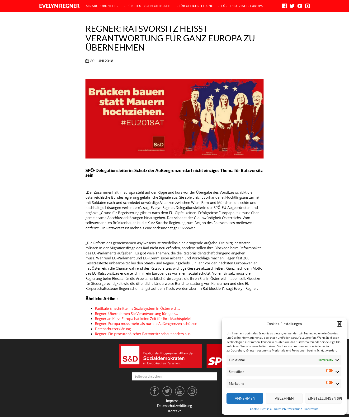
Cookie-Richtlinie (261, 409)
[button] (339, 324)
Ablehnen (284, 398)
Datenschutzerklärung (288, 409)
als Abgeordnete (101, 6)
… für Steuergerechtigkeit (147, 6)
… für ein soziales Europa (240, 6)
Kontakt (174, 411)
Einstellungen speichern (325, 398)
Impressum (311, 409)
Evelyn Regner (59, 6)
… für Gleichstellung (194, 6)
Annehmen (245, 398)
